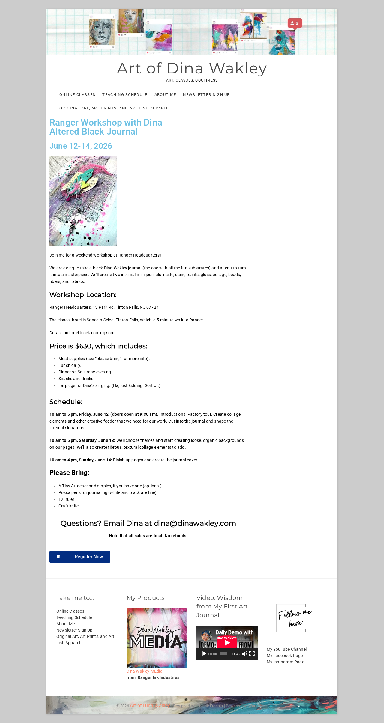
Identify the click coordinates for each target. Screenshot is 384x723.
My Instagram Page (285, 661)
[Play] (204, 654)
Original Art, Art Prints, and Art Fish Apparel (114, 108)
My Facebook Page (285, 655)
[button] (80, 557)
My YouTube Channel (287, 649)
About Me (165, 94)
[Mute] (245, 654)
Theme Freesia (210, 706)
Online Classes (77, 94)
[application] (227, 643)
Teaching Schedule (124, 94)
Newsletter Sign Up (206, 94)
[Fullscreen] (252, 654)
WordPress (258, 706)
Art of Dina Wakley (192, 68)
